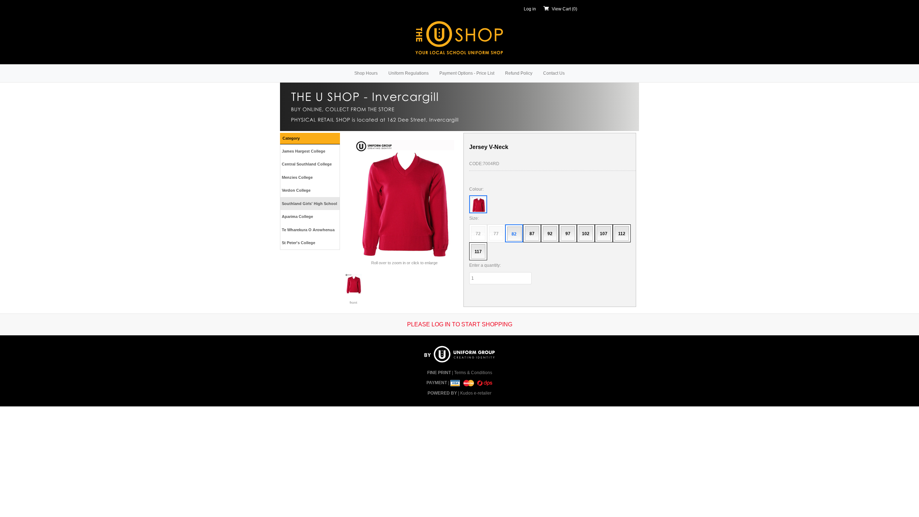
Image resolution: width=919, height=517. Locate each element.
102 (585, 233)
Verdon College (296, 190)
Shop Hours (366, 73)
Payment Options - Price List (466, 73)
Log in (530, 8)
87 (532, 233)
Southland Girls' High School (309, 203)
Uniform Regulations (408, 73)
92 (549, 233)
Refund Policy (518, 73)
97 (567, 233)
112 (621, 233)
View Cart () (564, 8)
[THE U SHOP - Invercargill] (459, 37)
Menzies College (297, 177)
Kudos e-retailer (475, 393)
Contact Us (554, 73)
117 (478, 251)
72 (478, 233)
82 (514, 234)
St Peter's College (298, 243)
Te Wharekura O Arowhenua (308, 230)
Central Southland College (307, 164)
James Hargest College (303, 151)
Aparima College (297, 216)
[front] (353, 284)
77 (496, 233)
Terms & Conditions (473, 372)
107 (603, 233)
